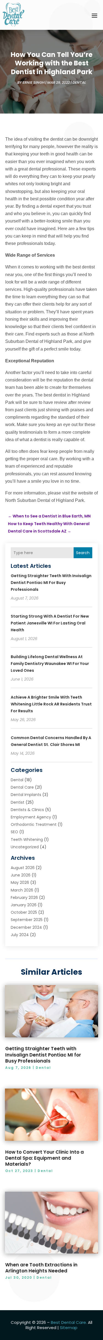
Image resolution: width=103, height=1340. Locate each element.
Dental (79, 82)
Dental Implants (26, 794)
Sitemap (68, 1327)
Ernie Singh (33, 82)
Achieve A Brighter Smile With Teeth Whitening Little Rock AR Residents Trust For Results (51, 704)
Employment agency (31, 817)
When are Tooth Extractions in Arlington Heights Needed (41, 1267)
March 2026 (22, 890)
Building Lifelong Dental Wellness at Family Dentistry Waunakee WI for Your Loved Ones (50, 663)
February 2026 (24, 897)
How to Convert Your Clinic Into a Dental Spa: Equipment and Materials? (44, 1158)
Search (83, 552)
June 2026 (20, 875)
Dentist (17, 802)
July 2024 (20, 934)
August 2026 (23, 867)
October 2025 (24, 912)
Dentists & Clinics (27, 809)
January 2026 (24, 905)
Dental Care (22, 787)
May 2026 (20, 882)
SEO (14, 832)
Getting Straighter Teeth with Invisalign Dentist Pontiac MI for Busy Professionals (51, 582)
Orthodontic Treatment (34, 824)
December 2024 (26, 927)
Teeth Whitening (27, 839)
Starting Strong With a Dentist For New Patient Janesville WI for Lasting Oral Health (50, 623)
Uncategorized (25, 847)
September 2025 (27, 919)
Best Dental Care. (69, 1322)
